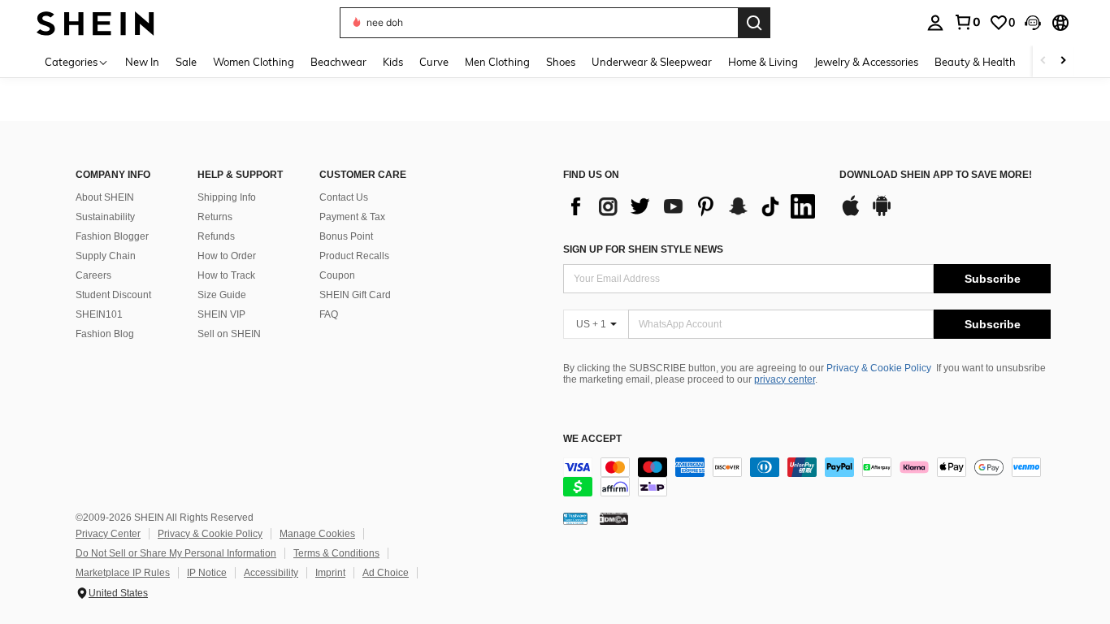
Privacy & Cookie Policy (878, 368)
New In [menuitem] (142, 61)
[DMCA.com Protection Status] (614, 518)
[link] (967, 22)
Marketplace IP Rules (123, 572)
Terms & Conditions (336, 553)
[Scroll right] (1063, 61)
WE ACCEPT (592, 439)
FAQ (328, 314)
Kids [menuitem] (393, 61)
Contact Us (343, 197)
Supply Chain (106, 256)
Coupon (337, 275)
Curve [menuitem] (434, 61)
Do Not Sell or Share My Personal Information (176, 553)
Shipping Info (226, 197)
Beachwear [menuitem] (338, 61)
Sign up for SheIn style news (643, 249)
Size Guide (221, 295)
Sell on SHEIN (229, 334)
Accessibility (271, 572)
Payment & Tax (352, 217)
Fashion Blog (105, 334)
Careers (93, 275)
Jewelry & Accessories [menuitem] (866, 61)
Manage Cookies (317, 534)
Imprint (330, 572)
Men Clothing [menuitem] (497, 61)
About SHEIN (105, 197)
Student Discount (113, 295)
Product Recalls (354, 256)
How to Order (226, 256)
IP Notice (207, 572)
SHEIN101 (99, 314)
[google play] (881, 213)
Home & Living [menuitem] (763, 61)
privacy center (784, 379)
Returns (214, 217)
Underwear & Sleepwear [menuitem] (652, 61)
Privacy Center (108, 534)
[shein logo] (95, 22)
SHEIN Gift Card (355, 295)
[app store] (850, 213)
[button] (1033, 22)
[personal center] (935, 22)
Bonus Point (346, 236)
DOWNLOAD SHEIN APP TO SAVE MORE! (935, 175)
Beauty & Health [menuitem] (975, 61)
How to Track (226, 275)
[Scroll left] (1043, 61)
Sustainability (105, 217)
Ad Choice (385, 572)
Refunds (216, 236)
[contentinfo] (807, 476)
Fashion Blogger (112, 236)
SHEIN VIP (221, 314)
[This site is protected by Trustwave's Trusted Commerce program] (575, 518)
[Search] (754, 22)
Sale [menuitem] (186, 61)
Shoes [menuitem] (560, 61)
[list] (693, 206)
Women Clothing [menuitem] (253, 61)
